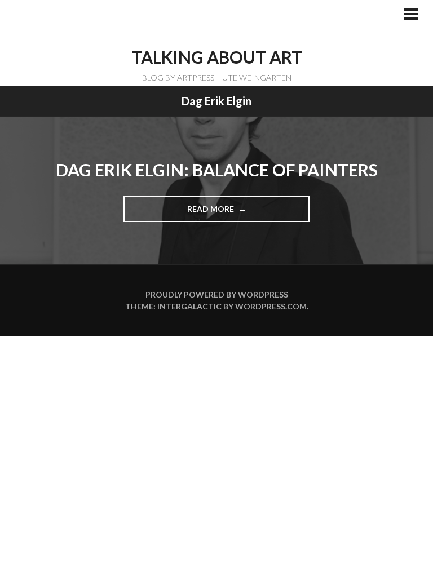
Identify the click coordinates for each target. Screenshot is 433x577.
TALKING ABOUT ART (216, 57)
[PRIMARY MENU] (411, 15)
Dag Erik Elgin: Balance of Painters (217, 169)
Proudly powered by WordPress (216, 294)
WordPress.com (271, 306)
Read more (214, 213)
